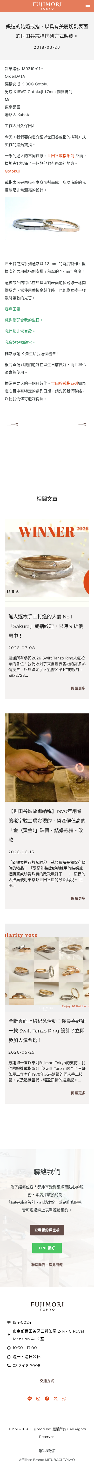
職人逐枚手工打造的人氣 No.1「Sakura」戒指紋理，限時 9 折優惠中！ (45, 626)
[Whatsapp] (64, 1398)
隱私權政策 (47, 1451)
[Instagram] (38, 1398)
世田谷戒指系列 (61, 155)
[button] (88, 6)
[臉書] (47, 1398)
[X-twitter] (56, 1398)
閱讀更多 (78, 688)
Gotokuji (12, 171)
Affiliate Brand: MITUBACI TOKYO (47, 1460)
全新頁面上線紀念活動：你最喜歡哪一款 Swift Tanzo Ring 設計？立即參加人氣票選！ (47, 1030)
